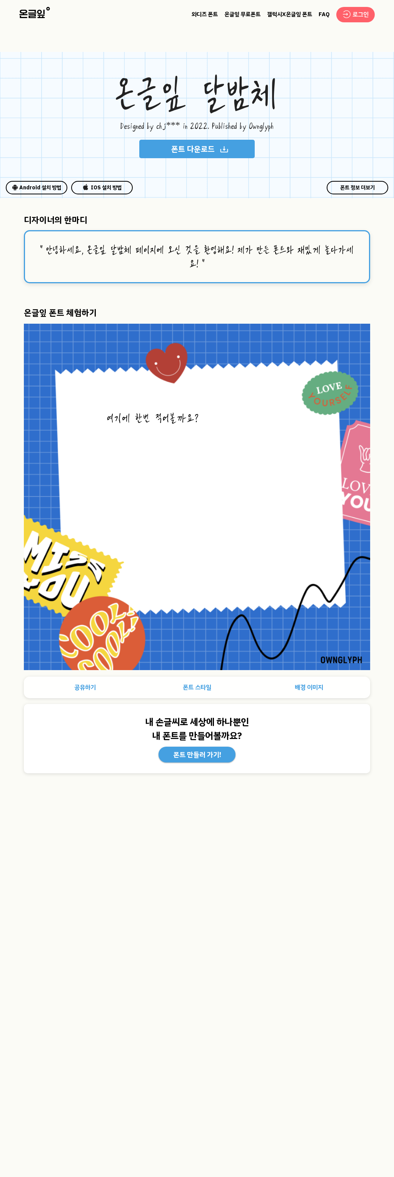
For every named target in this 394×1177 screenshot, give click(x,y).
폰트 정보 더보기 (357, 188)
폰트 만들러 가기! (197, 754)
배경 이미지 (309, 687)
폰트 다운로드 (193, 149)
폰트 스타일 (197, 687)
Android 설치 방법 (40, 188)
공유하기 (85, 687)
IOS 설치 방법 (106, 188)
